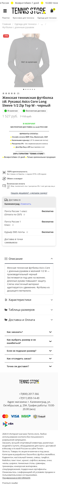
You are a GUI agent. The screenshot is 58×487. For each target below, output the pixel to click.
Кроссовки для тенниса (23, 17)
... (42, 24)
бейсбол (6, 460)
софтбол (34, 460)
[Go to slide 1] (23, 89)
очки (49, 460)
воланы (42, 460)
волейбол (50, 454)
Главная (6, 24)
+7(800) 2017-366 (29, 394)
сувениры (40, 463)
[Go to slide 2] (25, 89)
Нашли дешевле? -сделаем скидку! (29, 193)
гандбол (45, 457)
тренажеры (7, 466)
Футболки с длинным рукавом (18, 27)
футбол (40, 454)
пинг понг (16, 460)
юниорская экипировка (25, 466)
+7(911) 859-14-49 (29, 398)
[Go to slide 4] (30, 89)
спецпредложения (11, 469)
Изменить (25, 204)
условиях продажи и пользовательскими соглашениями (28, 473)
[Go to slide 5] (32, 89)
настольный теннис (23, 457)
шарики (13, 463)
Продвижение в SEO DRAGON (16, 478)
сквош (37, 457)
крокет (25, 460)
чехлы (5, 463)
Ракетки (6, 17)
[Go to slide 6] (34, 89)
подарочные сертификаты (33, 469)
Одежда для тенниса (46, 17)
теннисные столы (26, 463)
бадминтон (7, 457)
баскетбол (32, 454)
